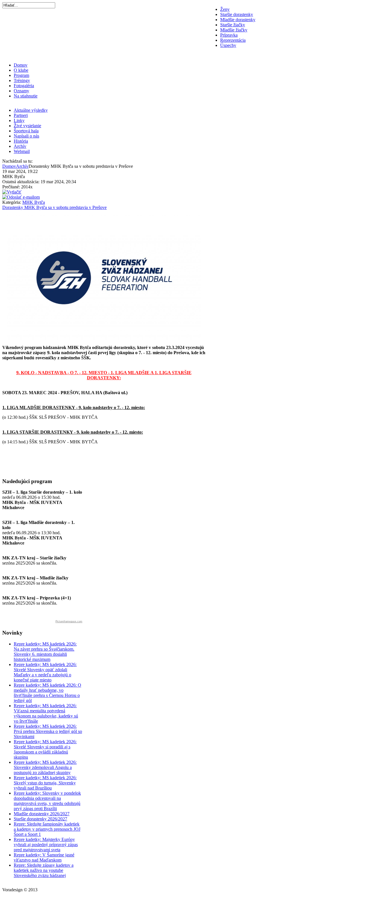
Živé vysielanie (27, 125)
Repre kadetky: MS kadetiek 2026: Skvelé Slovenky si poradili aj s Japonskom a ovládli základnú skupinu (45, 749)
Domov (20, 65)
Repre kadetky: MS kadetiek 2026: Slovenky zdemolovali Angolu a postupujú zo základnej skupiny (45, 767)
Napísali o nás (26, 135)
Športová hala (26, 130)
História (21, 141)
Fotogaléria (24, 85)
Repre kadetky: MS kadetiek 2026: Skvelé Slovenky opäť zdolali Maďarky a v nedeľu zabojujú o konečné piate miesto (45, 672)
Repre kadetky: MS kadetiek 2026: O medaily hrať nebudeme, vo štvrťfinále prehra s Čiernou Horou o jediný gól (47, 693)
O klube (21, 70)
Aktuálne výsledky (31, 110)
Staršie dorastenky (236, 14)
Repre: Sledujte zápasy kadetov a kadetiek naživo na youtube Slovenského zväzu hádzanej (43, 870)
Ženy (225, 9)
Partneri (21, 115)
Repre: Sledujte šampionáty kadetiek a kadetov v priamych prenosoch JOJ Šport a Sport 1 (47, 829)
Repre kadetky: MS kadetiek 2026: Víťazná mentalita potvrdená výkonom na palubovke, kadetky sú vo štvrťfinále (46, 713)
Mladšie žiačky (233, 29)
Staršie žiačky (232, 24)
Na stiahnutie (25, 95)
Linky (19, 120)
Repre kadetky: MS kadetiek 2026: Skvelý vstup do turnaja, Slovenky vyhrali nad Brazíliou (45, 782)
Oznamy (21, 90)
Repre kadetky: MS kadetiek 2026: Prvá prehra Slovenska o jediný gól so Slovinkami (48, 731)
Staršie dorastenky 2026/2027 (40, 818)
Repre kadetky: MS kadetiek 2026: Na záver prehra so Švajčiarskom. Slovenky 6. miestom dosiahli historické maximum (45, 651)
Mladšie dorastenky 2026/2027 (41, 813)
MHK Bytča (33, 202)
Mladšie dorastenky (237, 19)
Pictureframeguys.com (68, 621)
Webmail (22, 151)
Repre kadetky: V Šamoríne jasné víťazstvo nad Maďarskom (44, 857)
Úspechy (228, 45)
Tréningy (22, 80)
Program (21, 75)
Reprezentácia (233, 40)
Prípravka (229, 35)
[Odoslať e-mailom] (21, 197)
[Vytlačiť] (11, 192)
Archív (20, 146)
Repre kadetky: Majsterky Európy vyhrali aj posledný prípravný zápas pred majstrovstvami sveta (46, 844)
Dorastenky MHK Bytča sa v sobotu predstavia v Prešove (54, 207)
